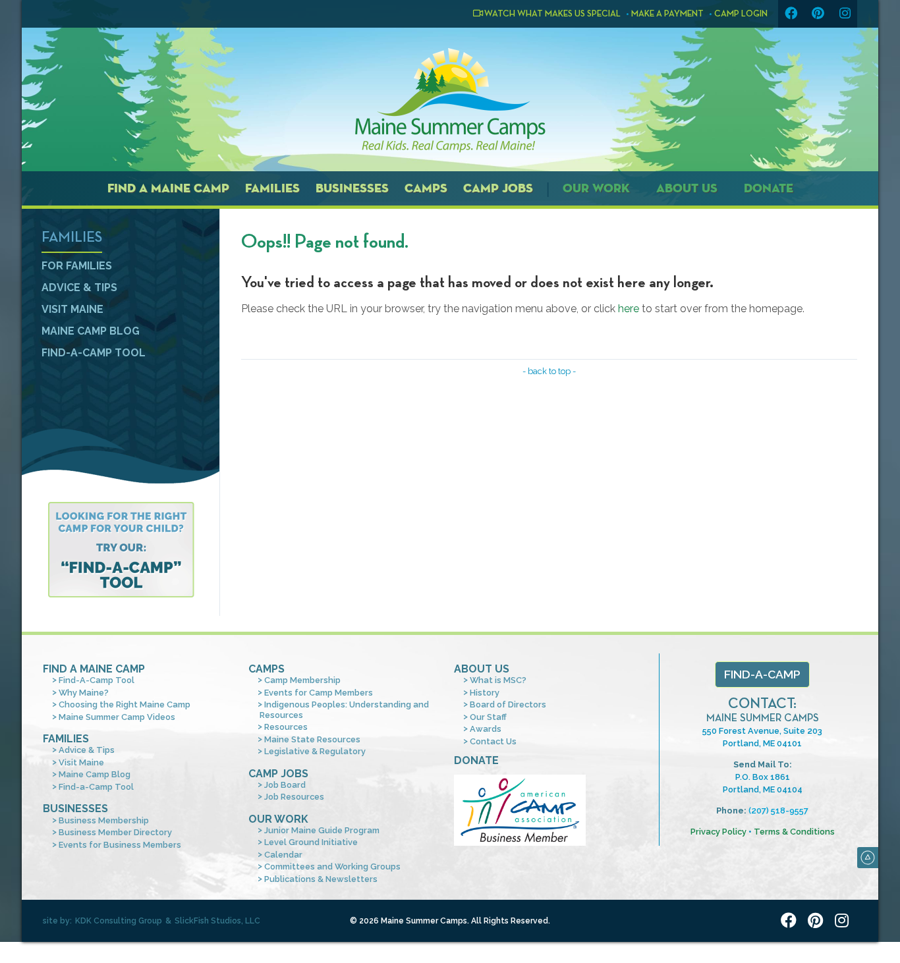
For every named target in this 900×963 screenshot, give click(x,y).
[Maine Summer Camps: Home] (450, 100)
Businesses (352, 188)
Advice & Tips (79, 287)
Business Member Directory (115, 832)
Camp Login (741, 13)
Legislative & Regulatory (315, 751)
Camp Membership (302, 680)
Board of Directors (508, 704)
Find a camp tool (120, 549)
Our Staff (488, 717)
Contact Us (493, 741)
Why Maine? (84, 693)
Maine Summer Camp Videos (117, 717)
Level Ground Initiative (311, 842)
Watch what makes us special (552, 13)
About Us (686, 188)
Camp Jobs (498, 188)
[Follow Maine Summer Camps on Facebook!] (790, 14)
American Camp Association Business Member (520, 810)
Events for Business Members (120, 845)
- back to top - (549, 371)
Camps (426, 188)
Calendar (283, 855)
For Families (77, 266)
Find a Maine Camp (168, 188)
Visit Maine (72, 309)
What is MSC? (498, 680)
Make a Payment (667, 13)
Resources (286, 727)
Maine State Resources (312, 739)
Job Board (285, 785)
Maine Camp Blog (91, 331)
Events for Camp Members (318, 693)
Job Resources (294, 797)
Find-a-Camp (762, 674)
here (628, 308)
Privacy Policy (718, 832)
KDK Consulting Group (118, 920)
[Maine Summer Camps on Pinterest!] (817, 14)
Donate (768, 188)
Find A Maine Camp (94, 669)
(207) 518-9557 (778, 810)
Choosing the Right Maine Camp (124, 704)
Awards (485, 729)
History (484, 693)
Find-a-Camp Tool (94, 352)
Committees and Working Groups (332, 866)
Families (272, 188)
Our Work (596, 188)
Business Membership (104, 820)
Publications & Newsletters (321, 879)
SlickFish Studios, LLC (217, 920)
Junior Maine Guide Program (322, 830)
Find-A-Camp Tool (96, 680)
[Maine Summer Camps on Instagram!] (844, 14)
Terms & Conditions (794, 832)
